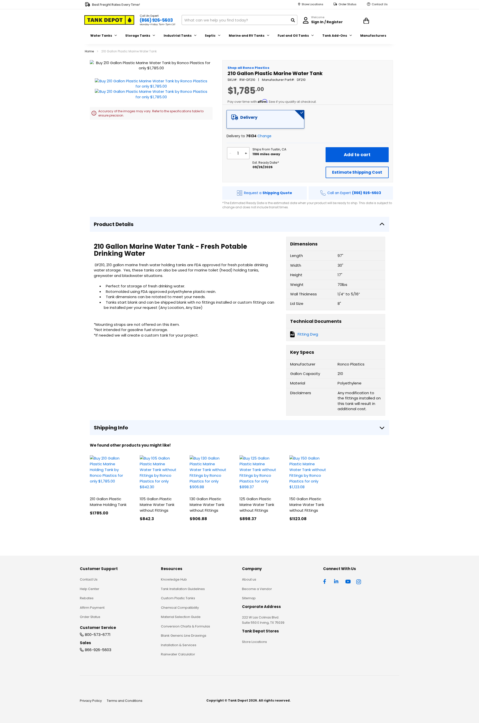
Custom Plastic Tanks (178, 598)
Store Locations (312, 4)
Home (89, 51)
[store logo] (109, 20)
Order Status (348, 4)
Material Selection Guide (181, 616)
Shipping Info (111, 427)
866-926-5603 (98, 649)
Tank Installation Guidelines (183, 589)
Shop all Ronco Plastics (248, 67)
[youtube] (348, 581)
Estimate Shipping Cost (357, 172)
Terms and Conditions (124, 700)
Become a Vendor (257, 589)
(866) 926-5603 (156, 20)
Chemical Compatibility (180, 607)
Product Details (113, 224)
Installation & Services (178, 645)
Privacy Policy (91, 700)
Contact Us (380, 4)
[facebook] (326, 581)
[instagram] (359, 581)
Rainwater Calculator (178, 654)
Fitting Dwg (308, 334)
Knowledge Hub (174, 579)
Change (264, 135)
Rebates (87, 598)
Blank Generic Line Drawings (183, 635)
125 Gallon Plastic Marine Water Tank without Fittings (257, 504)
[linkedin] (337, 581)
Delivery (248, 117)
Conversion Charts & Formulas (185, 626)
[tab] (265, 119)
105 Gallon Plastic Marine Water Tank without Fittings (157, 504)
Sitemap (249, 598)
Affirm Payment (92, 607)
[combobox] (239, 20)
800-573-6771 (98, 634)
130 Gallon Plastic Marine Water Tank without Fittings (207, 504)
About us (249, 579)
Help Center (89, 589)
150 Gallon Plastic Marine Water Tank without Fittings (306, 504)
